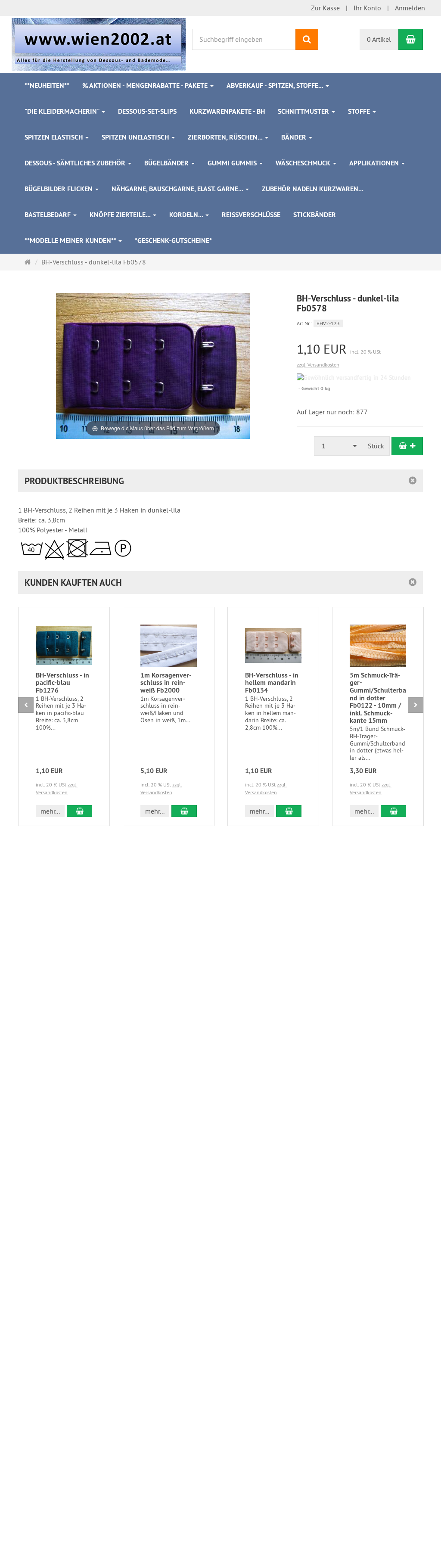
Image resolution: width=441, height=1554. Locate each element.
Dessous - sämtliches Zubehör (76, 163)
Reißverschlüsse (251, 214)
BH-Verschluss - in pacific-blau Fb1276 (62, 683)
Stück (376, 445)
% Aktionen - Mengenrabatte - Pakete (145, 85)
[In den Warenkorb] (407, 446)
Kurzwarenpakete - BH (227, 111)
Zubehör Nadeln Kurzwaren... (312, 188)
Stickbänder (314, 214)
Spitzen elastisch (54, 137)
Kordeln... (187, 214)
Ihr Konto (367, 7)
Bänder (294, 137)
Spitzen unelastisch (136, 137)
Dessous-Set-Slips (147, 111)
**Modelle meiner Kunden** (71, 240)
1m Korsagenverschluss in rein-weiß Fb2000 (166, 683)
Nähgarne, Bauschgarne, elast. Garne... (178, 188)
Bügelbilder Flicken (59, 188)
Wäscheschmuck (304, 163)
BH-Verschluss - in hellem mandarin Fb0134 (271, 683)
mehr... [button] (50, 811)
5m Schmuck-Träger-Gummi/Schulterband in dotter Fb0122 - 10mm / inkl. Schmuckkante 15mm (378, 698)
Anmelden (410, 7)
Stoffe (360, 111)
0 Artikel (379, 39)
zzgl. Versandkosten (318, 364)
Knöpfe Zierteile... (121, 214)
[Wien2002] (99, 43)
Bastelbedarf (48, 214)
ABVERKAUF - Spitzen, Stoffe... (276, 85)
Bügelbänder (167, 163)
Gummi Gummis (233, 163)
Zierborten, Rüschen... (226, 137)
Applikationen (375, 163)
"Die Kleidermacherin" (63, 111)
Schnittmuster (304, 111)
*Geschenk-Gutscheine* (173, 240)
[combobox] (338, 446)
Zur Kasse (325, 7)
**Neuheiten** (47, 85)
